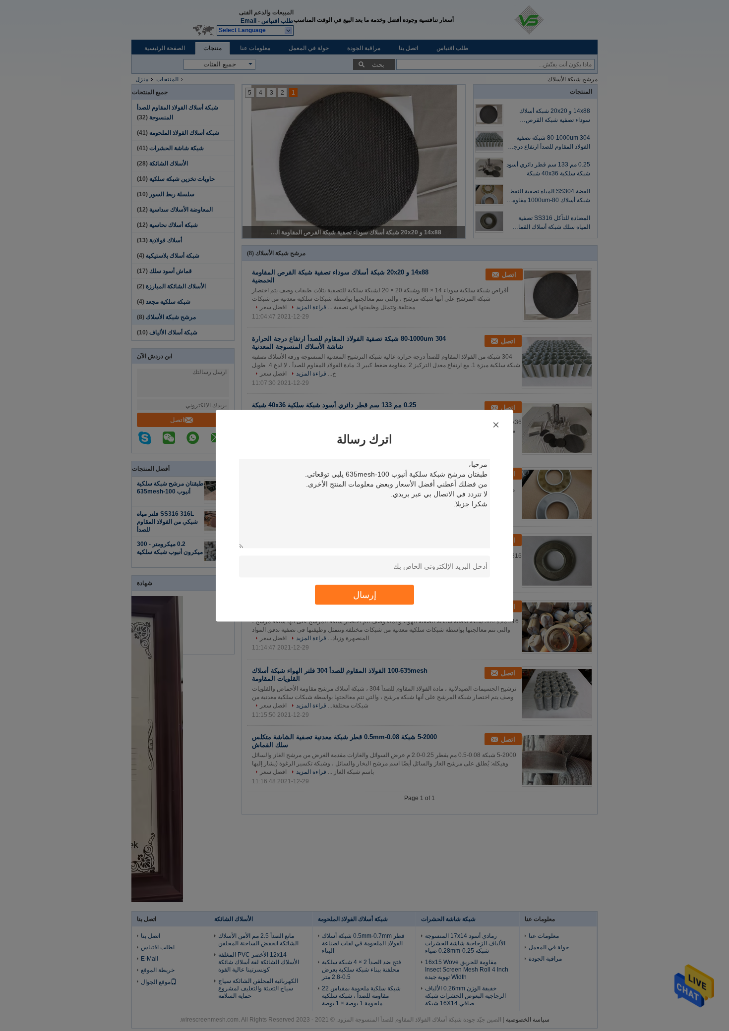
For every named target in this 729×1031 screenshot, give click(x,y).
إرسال (364, 594)
